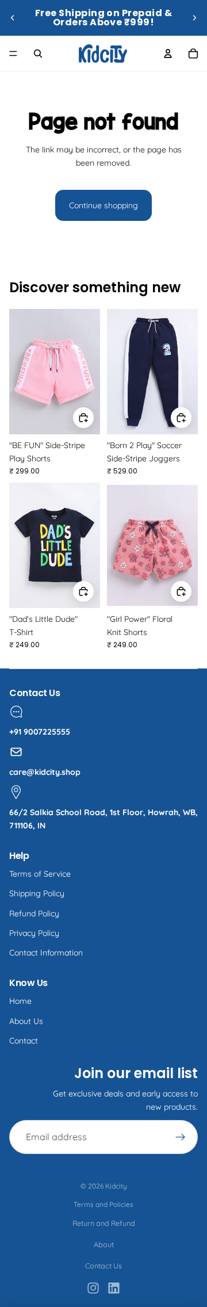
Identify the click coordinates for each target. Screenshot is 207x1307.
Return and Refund (103, 1223)
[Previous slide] (12, 17)
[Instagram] (93, 1288)
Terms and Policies (103, 1204)
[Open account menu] (168, 53)
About (104, 1244)
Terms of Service (40, 874)
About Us (26, 1021)
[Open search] (38, 53)
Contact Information (46, 952)
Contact (23, 1040)
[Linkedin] (114, 1288)
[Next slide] (194, 17)
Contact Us (103, 1265)
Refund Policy (34, 913)
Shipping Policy (36, 893)
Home (20, 1001)
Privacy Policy (34, 933)
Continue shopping (103, 205)
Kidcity (116, 1186)
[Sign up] (180, 1137)
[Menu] (13, 53)
